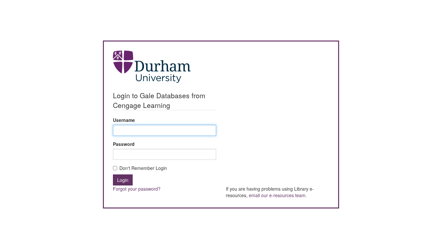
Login (122, 180)
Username (124, 120)
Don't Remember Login (143, 168)
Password (124, 144)
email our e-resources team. (278, 195)
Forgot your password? (136, 188)
